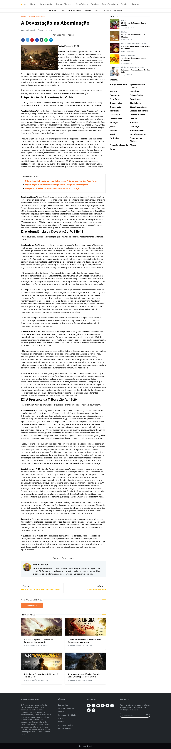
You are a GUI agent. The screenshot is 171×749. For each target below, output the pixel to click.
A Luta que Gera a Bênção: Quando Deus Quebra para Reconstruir (84, 675)
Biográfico (107, 10)
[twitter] (89, 710)
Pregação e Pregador (75, 10)
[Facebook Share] (23, 40)
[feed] (93, 705)
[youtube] (107, 705)
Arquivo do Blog (64, 728)
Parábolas (52, 10)
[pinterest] (103, 705)
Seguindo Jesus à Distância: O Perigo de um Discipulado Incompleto (56, 184)
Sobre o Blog (63, 705)
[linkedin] (98, 705)
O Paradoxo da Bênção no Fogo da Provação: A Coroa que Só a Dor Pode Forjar (61, 181)
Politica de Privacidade (67, 715)
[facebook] (142, 4)
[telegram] (89, 705)
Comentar (33, 605)
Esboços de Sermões (139, 44)
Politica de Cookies (65, 725)
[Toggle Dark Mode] (147, 4)
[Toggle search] (149, 4)
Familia (123, 20)
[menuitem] (33, 4)
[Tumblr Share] (41, 40)
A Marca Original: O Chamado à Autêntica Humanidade (38, 640)
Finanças (97, 10)
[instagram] (144, 4)
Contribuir (62, 712)
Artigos (62, 10)
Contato (61, 722)
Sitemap (61, 718)
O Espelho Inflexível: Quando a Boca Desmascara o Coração (52, 188)
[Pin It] (32, 40)
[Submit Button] (147, 715)
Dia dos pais (125, 67)
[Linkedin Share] (37, 40)
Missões (88, 10)
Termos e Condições (66, 708)
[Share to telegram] (51, 40)
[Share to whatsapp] (46, 40)
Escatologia (118, 10)
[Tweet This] (27, 40)
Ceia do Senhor (126, 44)
